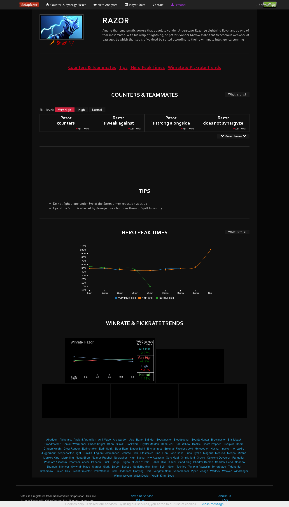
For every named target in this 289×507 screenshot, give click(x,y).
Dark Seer (167, 444)
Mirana (242, 453)
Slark (106, 466)
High (81, 110)
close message (213, 504)
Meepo (231, 453)
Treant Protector (81, 471)
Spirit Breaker (141, 466)
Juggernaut (49, 453)
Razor (155, 462)
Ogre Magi (172, 457)
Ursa (148, 471)
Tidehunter (234, 466)
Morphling (67, 457)
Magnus (208, 453)
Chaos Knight (96, 444)
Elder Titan (121, 448)
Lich (135, 453)
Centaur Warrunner (74, 444)
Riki (163, 462)
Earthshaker (89, 448)
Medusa (220, 453)
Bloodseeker (181, 439)
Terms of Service (141, 495)
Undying (138, 471)
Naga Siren (83, 457)
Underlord (125, 471)
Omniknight (188, 457)
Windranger (241, 471)
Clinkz (120, 444)
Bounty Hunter (200, 439)
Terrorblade (219, 466)
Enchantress (154, 448)
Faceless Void (184, 448)
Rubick (172, 462)
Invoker (226, 448)
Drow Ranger (71, 448)
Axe (131, 439)
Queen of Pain (140, 462)
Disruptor (228, 444)
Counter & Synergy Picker (67, 5)
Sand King (184, 462)
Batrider (149, 439)
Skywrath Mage (80, 466)
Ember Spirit (137, 448)
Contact (158, 5)
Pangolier (238, 457)
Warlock (215, 471)
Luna (189, 453)
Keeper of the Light (69, 453)
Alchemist (66, 439)
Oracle (201, 457)
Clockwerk (132, 444)
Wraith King (158, 475)
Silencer (64, 466)
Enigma (169, 448)
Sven (171, 466)
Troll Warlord (101, 471)
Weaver (227, 471)
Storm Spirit (159, 466)
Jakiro (240, 448)
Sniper (116, 466)
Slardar (96, 466)
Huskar (215, 448)
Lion (165, 453)
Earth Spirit (105, 448)
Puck (106, 462)
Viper (194, 471)
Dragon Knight (52, 448)
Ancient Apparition (85, 439)
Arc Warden (120, 439)
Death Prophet (212, 444)
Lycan (197, 453)
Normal (97, 110)
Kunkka (87, 453)
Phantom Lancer (79, 462)
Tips (123, 67)
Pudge (116, 462)
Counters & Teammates (92, 67)
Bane (139, 439)
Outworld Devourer (218, 457)
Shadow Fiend (224, 462)
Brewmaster (218, 439)
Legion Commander (106, 453)
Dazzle (196, 444)
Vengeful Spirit (162, 471)
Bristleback (234, 439)
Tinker (59, 471)
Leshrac (126, 453)
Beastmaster (164, 439)
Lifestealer (146, 453)
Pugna (126, 462)
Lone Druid (177, 453)
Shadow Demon (203, 462)
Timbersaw (46, 471)
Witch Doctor (141, 475)
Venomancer (181, 471)
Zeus (171, 475)
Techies (181, 466)
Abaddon (52, 439)
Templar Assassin (199, 466)
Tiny (67, 471)
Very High (64, 110)
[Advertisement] (144, 161)
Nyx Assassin (155, 457)
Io (234, 448)
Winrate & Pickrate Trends (194, 67)
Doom (239, 444)
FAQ (224, 500)
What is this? (237, 94)
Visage (204, 471)
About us (224, 495)
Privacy (141, 500)
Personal (180, 5)
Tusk (114, 471)
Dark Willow (182, 444)
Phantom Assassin (55, 462)
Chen (110, 444)
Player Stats (136, 5)
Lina (157, 453)
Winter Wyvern (123, 475)
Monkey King (51, 457)
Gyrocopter (202, 448)
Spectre (126, 466)
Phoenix (96, 462)
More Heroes (233, 136)
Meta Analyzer (107, 5)
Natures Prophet (102, 457)
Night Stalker (137, 457)
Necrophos (121, 457)
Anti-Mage (104, 439)
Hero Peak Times (148, 67)
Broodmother (52, 444)
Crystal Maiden (149, 444)
